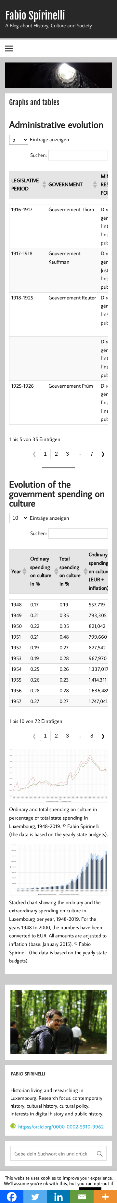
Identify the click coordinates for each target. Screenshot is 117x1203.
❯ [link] (103, 454)
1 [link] (45, 454)
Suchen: (38, 155)
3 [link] (67, 454)
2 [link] (56, 454)
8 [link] (91, 736)
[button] (43, 184)
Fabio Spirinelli (35, 15)
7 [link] (91, 454)
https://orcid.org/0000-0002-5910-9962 (61, 1126)
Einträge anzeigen (49, 139)
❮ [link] (34, 454)
